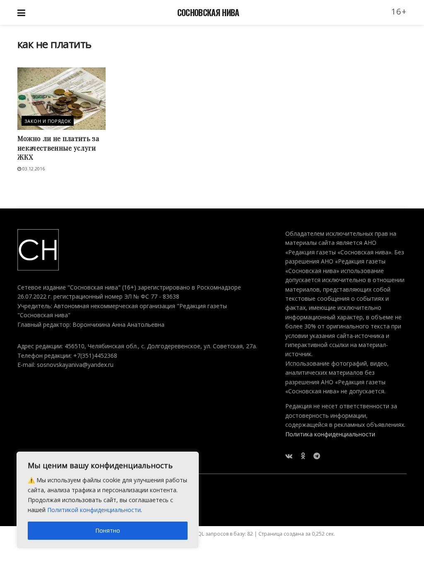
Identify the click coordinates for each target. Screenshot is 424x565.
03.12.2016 (33, 168)
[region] (108, 500)
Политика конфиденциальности (330, 434)
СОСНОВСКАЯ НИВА (208, 12)
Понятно (107, 530)
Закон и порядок (47, 121)
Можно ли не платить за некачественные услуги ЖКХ (58, 147)
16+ (399, 11)
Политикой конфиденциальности (94, 510)
